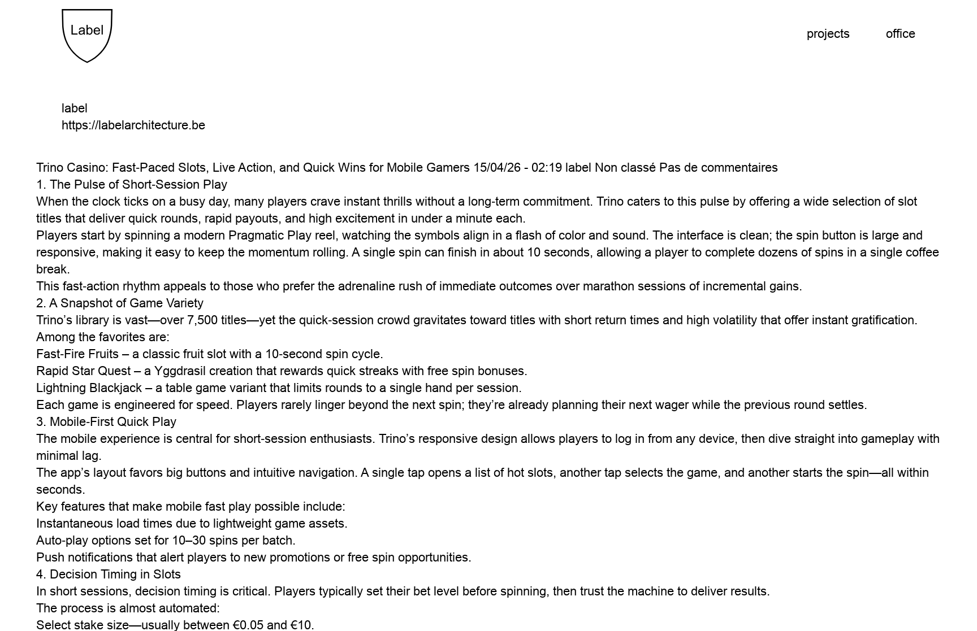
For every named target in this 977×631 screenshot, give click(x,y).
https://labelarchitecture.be (133, 125)
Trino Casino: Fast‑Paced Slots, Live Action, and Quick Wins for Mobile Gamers (253, 167)
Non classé (625, 167)
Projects (828, 34)
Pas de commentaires (718, 167)
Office (900, 34)
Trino (49, 320)
